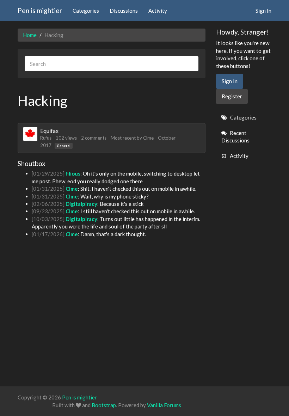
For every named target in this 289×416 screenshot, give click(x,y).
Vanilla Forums (164, 405)
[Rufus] (30, 134)
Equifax (49, 130)
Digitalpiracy (81, 204)
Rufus (45, 138)
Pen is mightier (40, 10)
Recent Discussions (235, 136)
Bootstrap (104, 405)
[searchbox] (111, 63)
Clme (148, 138)
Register (232, 96)
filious (73, 173)
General (63, 145)
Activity (157, 10)
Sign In (263, 10)
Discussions (124, 10)
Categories (86, 10)
